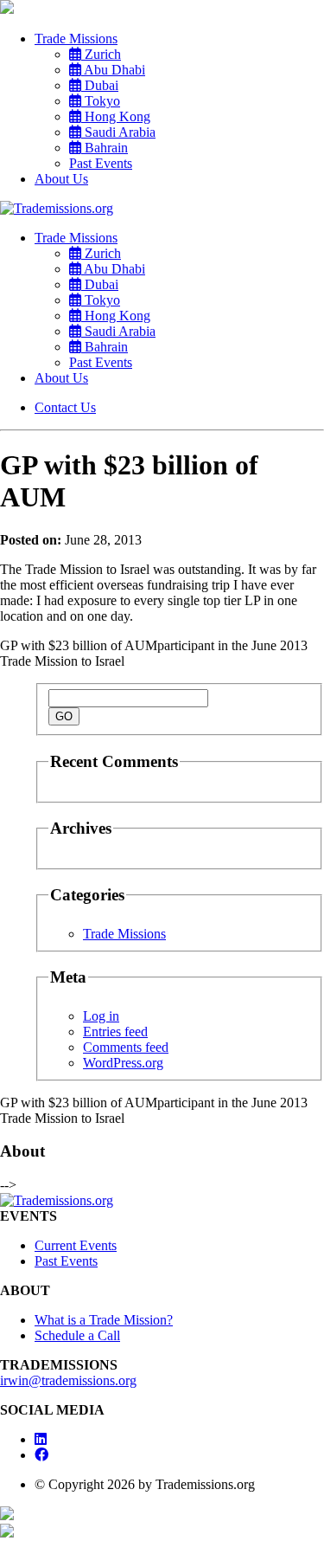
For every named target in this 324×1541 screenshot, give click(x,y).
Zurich (101, 54)
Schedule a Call (77, 1335)
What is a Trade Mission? (104, 1319)
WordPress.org (123, 1062)
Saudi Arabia (118, 132)
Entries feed (115, 1031)
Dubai (99, 85)
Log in (101, 1016)
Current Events (76, 1245)
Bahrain (104, 147)
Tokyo (100, 100)
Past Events (100, 163)
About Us (61, 178)
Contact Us (65, 407)
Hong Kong (115, 116)
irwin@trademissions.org (68, 1380)
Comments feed (125, 1047)
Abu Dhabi (113, 69)
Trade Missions (76, 38)
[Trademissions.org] (56, 208)
